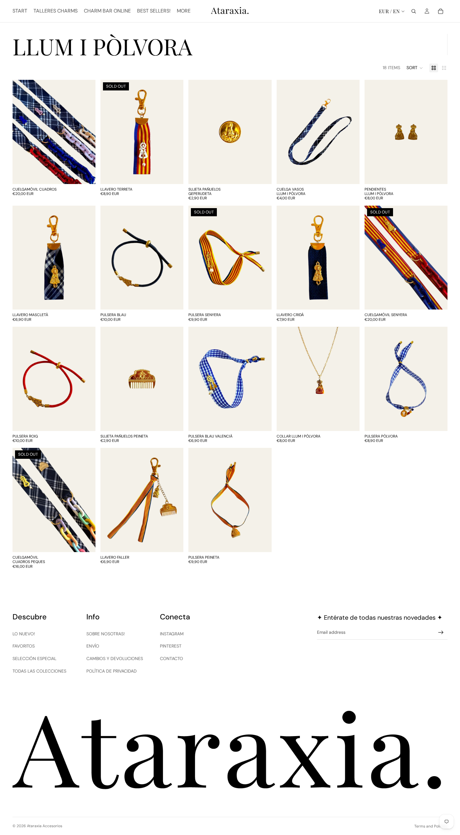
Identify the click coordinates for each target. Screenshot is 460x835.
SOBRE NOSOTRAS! (105, 634)
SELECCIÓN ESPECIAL (34, 658)
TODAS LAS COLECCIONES (39, 671)
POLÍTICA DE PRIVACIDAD (111, 671)
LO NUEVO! (24, 634)
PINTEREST (170, 646)
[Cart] (440, 11)
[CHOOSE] (85, 174)
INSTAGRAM (172, 634)
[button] (414, 68)
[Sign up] (440, 632)
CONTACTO (171, 658)
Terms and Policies (430, 826)
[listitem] (184, 11)
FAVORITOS (24, 646)
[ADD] (349, 174)
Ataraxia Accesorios (44, 825)
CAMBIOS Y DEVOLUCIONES (114, 658)
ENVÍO (92, 646)
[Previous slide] (22, 132)
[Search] (414, 11)
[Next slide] (86, 132)
